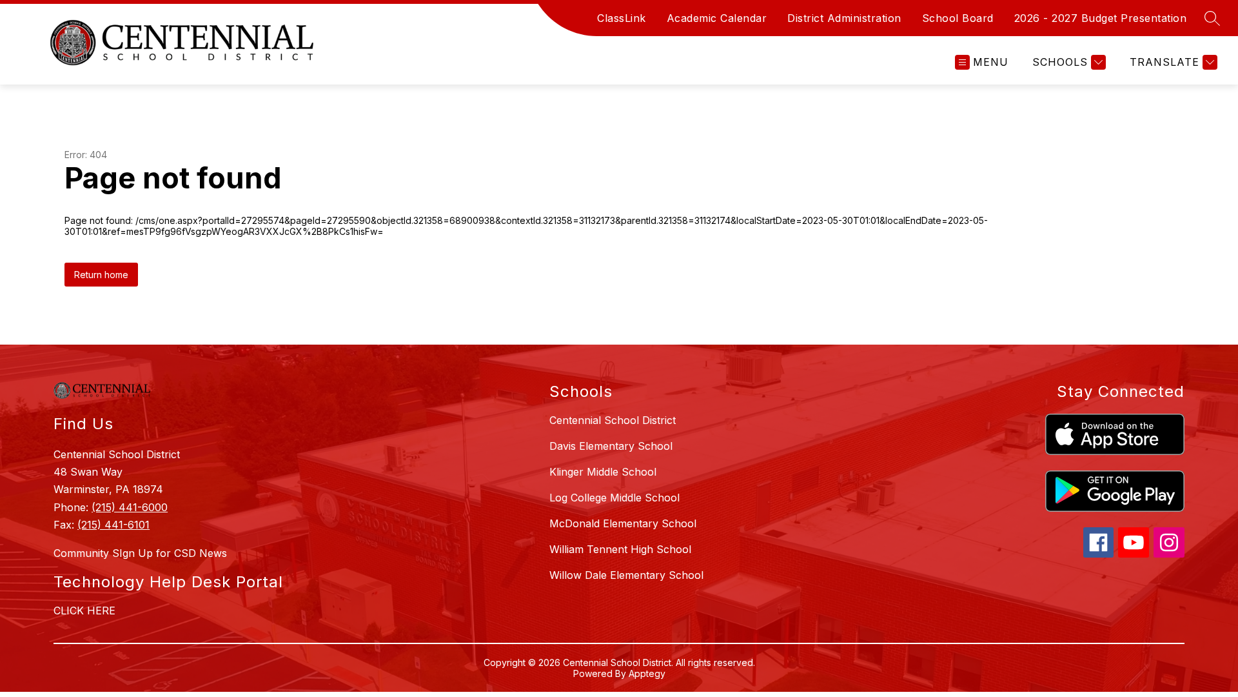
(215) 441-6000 (130, 507)
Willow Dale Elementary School (626, 575)
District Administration (844, 18)
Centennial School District (612, 420)
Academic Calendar (717, 18)
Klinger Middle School (602, 471)
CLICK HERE (84, 610)
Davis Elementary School (611, 445)
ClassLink (621, 18)
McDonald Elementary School (622, 523)
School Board (958, 18)
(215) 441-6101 (113, 524)
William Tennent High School (620, 549)
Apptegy (647, 673)
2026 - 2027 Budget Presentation (1100, 18)
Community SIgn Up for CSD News (140, 553)
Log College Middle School (614, 497)
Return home (101, 274)
